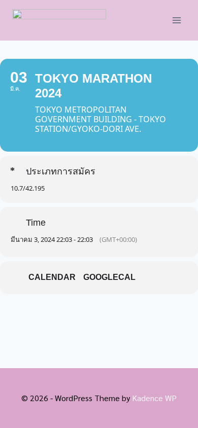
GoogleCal (109, 277)
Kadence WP (154, 398)
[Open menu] (176, 20)
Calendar (52, 277)
